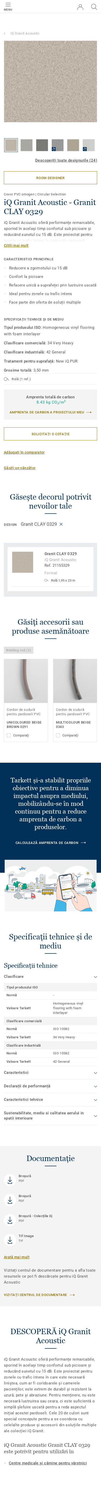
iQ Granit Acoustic (25, 33)
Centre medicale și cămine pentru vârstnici (48, 1463)
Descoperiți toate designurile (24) (66, 160)
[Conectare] (80, 7)
